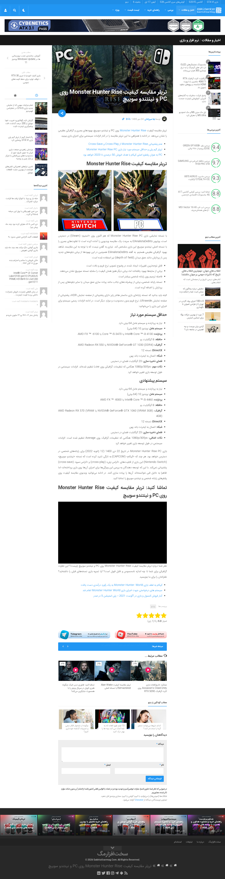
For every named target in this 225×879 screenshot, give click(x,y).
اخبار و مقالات (188, 10)
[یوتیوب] (141, 634)
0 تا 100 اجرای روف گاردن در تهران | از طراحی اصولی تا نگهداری (191, 304)
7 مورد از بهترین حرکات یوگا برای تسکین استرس (192, 316)
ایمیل (107, 765)
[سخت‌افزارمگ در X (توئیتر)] (103, 873)
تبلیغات (189, 842)
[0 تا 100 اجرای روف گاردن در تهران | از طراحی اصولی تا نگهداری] (212, 304)
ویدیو (153, 606)
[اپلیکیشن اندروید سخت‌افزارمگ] (121, 873)
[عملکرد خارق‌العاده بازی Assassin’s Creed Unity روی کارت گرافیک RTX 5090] (149, 671)
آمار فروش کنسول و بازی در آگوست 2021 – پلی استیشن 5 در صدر (128, 596)
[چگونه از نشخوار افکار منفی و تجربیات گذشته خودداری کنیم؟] (76, 719)
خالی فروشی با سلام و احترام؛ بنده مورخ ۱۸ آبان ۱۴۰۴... (23, 262)
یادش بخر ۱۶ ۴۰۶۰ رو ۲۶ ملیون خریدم (22, 315)
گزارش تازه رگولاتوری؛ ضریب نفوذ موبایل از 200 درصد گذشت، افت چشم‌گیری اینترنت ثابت (19, 123)
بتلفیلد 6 (136, 2)
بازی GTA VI (212, 2)
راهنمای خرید (153, 10)
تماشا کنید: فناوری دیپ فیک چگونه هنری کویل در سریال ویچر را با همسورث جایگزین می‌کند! (78, 688)
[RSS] (126, 873)
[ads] (112, 25)
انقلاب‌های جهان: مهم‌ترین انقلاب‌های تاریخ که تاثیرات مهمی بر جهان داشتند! (201, 273)
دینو (127, 2)
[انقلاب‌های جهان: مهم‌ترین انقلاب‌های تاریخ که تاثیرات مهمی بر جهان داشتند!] (199, 256)
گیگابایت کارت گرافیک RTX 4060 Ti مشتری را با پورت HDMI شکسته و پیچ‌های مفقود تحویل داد (193, 83)
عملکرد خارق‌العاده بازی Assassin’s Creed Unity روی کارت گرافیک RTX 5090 (152, 688)
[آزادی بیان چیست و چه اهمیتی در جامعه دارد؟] (212, 328)
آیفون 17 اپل (150, 2)
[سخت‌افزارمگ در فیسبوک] (108, 873)
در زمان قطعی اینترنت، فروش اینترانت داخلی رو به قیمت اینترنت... (21, 293)
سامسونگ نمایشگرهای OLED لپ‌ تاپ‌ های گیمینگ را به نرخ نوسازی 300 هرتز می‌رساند (193, 68)
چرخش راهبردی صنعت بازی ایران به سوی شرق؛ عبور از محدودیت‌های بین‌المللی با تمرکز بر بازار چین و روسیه (110, 648)
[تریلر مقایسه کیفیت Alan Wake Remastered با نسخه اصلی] (113, 671)
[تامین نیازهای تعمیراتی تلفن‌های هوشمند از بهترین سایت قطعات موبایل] (41, 170)
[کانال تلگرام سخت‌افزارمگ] (117, 873)
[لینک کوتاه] (123, 119)
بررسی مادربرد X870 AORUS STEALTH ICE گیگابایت (197, 178)
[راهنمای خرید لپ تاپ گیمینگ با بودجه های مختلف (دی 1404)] (18, 825)
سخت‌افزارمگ (214, 842)
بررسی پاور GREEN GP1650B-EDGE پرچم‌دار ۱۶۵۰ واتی (196, 147)
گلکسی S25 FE (195, 2)
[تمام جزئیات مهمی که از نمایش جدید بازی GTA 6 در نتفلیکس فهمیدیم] (41, 108)
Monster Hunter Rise (133, 130)
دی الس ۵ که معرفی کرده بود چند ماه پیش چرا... (22, 225)
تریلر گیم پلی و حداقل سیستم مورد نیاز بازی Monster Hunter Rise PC (124, 149)
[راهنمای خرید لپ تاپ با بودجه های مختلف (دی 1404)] (56, 825)
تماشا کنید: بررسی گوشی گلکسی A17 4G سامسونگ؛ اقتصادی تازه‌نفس (194, 193)
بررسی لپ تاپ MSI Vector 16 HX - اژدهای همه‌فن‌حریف (194, 209)
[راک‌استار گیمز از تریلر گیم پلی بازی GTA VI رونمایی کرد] (41, 139)
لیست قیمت (133, 10)
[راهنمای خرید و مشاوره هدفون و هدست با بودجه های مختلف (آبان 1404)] (206, 825)
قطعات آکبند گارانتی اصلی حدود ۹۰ (23, 237)
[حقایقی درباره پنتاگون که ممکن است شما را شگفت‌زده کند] (212, 291)
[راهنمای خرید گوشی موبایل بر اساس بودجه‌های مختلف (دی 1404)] (131, 825)
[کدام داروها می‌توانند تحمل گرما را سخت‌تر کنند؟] (148, 719)
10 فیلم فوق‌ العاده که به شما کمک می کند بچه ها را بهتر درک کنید (113, 729)
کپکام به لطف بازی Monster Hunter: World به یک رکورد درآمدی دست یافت (121, 585)
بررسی (170, 10)
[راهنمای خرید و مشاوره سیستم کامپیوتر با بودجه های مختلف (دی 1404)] (168, 825)
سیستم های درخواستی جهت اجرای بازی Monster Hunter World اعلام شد (122, 590)
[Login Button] (5, 10)
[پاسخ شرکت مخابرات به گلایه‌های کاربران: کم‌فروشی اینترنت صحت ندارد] (214, 99)
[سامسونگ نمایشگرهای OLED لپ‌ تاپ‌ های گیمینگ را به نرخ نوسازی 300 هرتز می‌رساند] (214, 68)
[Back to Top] (112, 848)
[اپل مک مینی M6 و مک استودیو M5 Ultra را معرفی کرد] (214, 114)
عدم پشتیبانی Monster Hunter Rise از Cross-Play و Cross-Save (125, 144)
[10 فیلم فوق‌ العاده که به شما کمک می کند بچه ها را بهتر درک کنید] (112, 719)
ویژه (117, 10)
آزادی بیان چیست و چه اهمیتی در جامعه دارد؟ (194, 328)
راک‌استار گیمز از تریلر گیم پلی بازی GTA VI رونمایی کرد (20, 139)
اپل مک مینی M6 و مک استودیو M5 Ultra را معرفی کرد (192, 114)
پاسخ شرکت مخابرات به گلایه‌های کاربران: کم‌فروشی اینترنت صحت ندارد (192, 98)
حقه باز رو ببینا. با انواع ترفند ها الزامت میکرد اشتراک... (22, 200)
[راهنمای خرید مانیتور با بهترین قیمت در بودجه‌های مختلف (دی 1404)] (93, 825)
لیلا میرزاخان (149, 119)
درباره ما (200, 842)
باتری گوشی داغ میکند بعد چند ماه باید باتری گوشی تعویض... (21, 249)
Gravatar (139, 800)
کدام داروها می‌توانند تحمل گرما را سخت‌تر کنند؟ (149, 727)
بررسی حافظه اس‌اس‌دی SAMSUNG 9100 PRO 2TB (194, 162)
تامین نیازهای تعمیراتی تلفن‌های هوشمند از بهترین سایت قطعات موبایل (19, 169)
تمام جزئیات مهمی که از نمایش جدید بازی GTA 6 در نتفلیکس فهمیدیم (20, 108)
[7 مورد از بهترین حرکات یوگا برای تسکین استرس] (212, 316)
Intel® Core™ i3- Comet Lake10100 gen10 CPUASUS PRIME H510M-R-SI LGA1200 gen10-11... (23, 277)
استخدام (178, 842)
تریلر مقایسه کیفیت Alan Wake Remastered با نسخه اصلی (116, 686)
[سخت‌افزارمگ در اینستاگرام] (112, 873)
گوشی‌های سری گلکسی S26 (172, 2)
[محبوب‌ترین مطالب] (15, 96)
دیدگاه (160, 744)
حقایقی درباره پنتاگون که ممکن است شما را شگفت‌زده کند (191, 292)
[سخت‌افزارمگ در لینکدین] (98, 873)
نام (162, 765)
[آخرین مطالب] (36, 96)
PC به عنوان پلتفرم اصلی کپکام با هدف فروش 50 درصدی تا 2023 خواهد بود (122, 155)
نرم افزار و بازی (189, 40)
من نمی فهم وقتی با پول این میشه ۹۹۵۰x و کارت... (23, 213)
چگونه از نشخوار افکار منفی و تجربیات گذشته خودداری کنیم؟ (76, 729)
